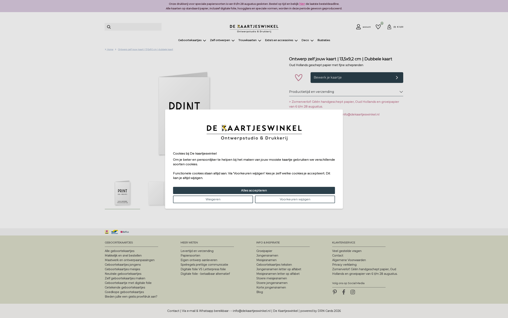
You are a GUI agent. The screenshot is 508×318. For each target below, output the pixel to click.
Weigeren (213, 199)
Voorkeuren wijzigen (295, 199)
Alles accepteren (254, 190)
